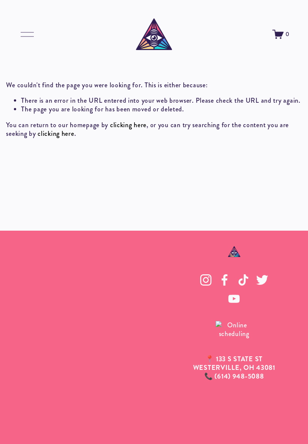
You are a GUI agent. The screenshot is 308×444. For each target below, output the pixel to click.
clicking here (128, 125)
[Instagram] (206, 280)
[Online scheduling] (234, 334)
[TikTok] (243, 280)
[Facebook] (225, 280)
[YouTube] (234, 299)
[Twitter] (262, 280)
